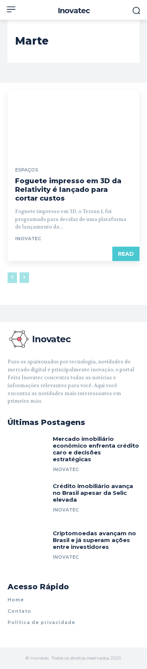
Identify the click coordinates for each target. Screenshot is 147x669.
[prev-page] (12, 277)
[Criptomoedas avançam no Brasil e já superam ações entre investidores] (27, 548)
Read (126, 253)
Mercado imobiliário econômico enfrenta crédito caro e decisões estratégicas (96, 449)
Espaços (26, 170)
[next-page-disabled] (24, 277)
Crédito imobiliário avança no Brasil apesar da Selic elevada (93, 492)
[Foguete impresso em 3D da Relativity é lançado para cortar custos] (73, 123)
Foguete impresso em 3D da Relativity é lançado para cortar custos (68, 190)
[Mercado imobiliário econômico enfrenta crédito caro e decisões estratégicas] (27, 453)
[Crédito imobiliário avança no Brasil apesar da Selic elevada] (27, 501)
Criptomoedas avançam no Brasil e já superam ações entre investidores (94, 540)
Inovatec (28, 238)
